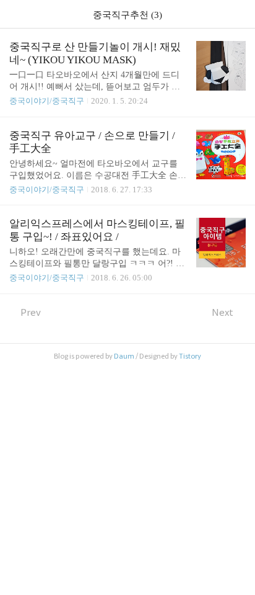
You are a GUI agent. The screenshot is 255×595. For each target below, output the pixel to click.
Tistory (190, 356)
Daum (124, 356)
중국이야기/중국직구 (46, 100)
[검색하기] (239, 14)
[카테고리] (15, 14)
